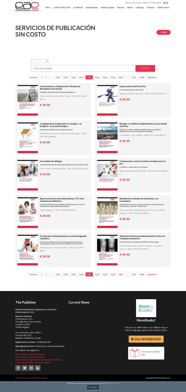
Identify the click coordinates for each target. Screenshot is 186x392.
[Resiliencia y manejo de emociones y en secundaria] (107, 212)
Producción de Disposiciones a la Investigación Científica (63, 237)
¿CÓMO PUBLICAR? (61, 7)
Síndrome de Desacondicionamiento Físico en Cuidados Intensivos (142, 237)
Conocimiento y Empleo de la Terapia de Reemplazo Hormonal (60, 87)
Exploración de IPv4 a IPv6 (133, 86)
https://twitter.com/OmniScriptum (30, 357)
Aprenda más (114, 383)
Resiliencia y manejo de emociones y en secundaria (139, 199)
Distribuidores (92, 7)
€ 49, (125, 254)
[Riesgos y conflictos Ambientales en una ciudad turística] (107, 137)
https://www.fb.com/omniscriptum (30, 354)
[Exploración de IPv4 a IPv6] (107, 100)
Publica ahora (163, 7)
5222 (89, 77)
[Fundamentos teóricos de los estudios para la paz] (107, 175)
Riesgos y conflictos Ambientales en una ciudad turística (143, 124)
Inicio (47, 7)
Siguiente (151, 77)
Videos (130, 7)
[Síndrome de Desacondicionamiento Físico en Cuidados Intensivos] (107, 249)
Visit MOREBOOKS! (147, 339)
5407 (134, 77)
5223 (97, 77)
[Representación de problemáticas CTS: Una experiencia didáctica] (27, 212)
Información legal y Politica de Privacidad (143, 2)
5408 (142, 77)
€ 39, (125, 141)
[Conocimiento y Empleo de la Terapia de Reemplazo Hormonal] (27, 100)
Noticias (120, 7)
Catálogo (140, 7)
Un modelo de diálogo (51, 161)
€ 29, (45, 105)
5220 (73, 77)
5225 (113, 77)
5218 (57, 77)
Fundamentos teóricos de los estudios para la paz (143, 162)
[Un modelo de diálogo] (27, 175)
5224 (105, 77)
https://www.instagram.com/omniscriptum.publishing (38, 359)
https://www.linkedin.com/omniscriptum (32, 362)
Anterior (33, 77)
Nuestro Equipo (107, 7)
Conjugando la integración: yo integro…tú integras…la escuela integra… (61, 124)
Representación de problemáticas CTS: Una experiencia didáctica (62, 199)
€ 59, (45, 174)
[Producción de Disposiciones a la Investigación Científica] (27, 249)
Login (164, 32)
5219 (65, 77)
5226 (121, 77)
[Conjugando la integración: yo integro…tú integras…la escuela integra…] (27, 137)
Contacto (150, 7)
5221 (81, 77)
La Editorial (78, 7)
